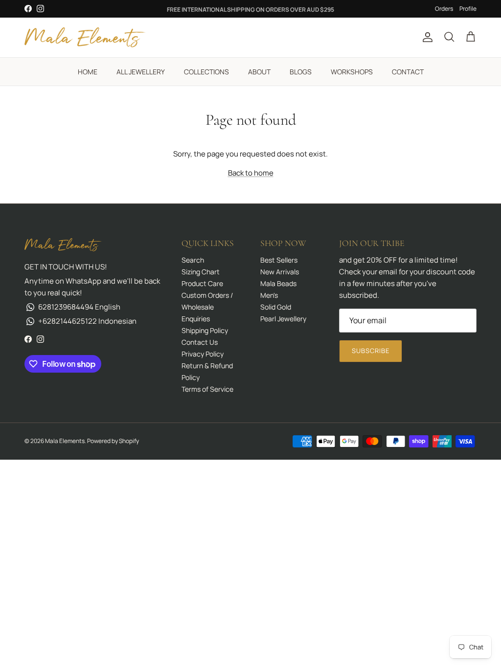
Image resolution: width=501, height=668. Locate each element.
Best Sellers (278, 260)
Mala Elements (65, 441)
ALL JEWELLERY (140, 71)
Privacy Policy (203, 353)
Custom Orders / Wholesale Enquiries (207, 306)
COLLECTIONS (206, 71)
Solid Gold (275, 307)
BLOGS (301, 71)
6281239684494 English (79, 307)
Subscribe (370, 350)
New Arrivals (279, 271)
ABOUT (259, 71)
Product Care (202, 283)
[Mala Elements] (85, 37)
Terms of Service (207, 389)
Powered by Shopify (113, 441)
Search (193, 260)
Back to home (250, 173)
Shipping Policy (205, 330)
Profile (468, 8)
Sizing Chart (201, 271)
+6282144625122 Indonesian (87, 321)
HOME (87, 71)
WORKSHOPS (352, 71)
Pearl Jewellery (283, 318)
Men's (269, 295)
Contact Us (200, 342)
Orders (444, 8)
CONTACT (408, 71)
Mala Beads (278, 283)
